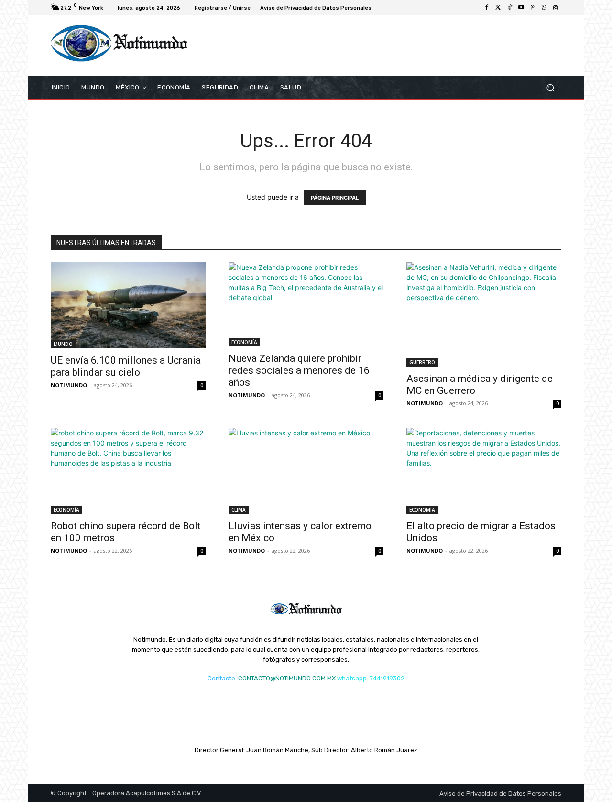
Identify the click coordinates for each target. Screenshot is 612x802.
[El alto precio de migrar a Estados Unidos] (483, 471)
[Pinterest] (532, 7)
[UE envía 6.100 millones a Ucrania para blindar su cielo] (128, 305)
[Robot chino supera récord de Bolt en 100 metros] (128, 471)
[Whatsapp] (544, 7)
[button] (550, 87)
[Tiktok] (509, 7)
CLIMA (238, 509)
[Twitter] (498, 7)
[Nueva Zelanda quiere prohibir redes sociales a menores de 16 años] (306, 304)
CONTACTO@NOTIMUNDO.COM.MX (287, 678)
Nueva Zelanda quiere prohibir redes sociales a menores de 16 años (299, 370)
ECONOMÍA (244, 342)
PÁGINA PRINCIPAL (335, 197)
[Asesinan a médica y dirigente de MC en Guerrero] (483, 314)
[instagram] (555, 7)
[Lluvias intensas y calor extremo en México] (306, 471)
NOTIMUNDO (69, 385)
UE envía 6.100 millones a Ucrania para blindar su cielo (126, 366)
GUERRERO (422, 362)
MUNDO (63, 344)
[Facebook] (486, 7)
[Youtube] (521, 7)
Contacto (221, 678)
